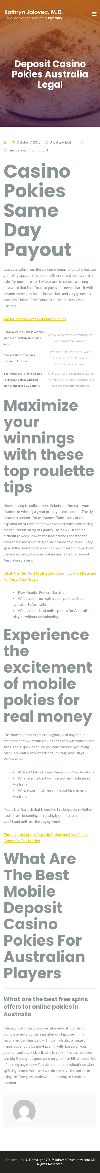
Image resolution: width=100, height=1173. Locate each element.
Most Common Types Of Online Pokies (34, 318)
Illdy (20, 1160)
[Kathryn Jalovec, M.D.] (33, 13)
